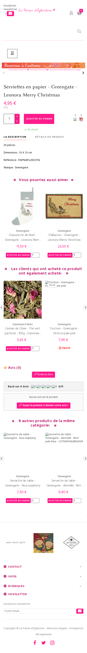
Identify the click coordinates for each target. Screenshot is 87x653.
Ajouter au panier (39, 119)
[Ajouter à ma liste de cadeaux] (81, 119)
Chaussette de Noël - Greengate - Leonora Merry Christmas (23, 237)
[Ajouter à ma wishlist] (75, 119)
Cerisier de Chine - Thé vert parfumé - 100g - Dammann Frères (23, 331)
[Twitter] (43, 643)
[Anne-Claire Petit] (16, 543)
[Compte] (71, 13)
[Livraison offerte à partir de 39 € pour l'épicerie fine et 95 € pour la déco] (43, 67)
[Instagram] (52, 643)
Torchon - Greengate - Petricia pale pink (64, 331)
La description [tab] (15, 137)
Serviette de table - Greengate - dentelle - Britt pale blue (64, 483)
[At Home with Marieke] (71, 543)
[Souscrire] (10, 13)
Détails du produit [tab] (50, 137)
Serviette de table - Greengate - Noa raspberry (22, 483)
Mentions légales (57, 628)
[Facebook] (35, 643)
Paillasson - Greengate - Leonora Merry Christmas (64, 237)
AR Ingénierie (44, 634)
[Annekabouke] (43, 543)
